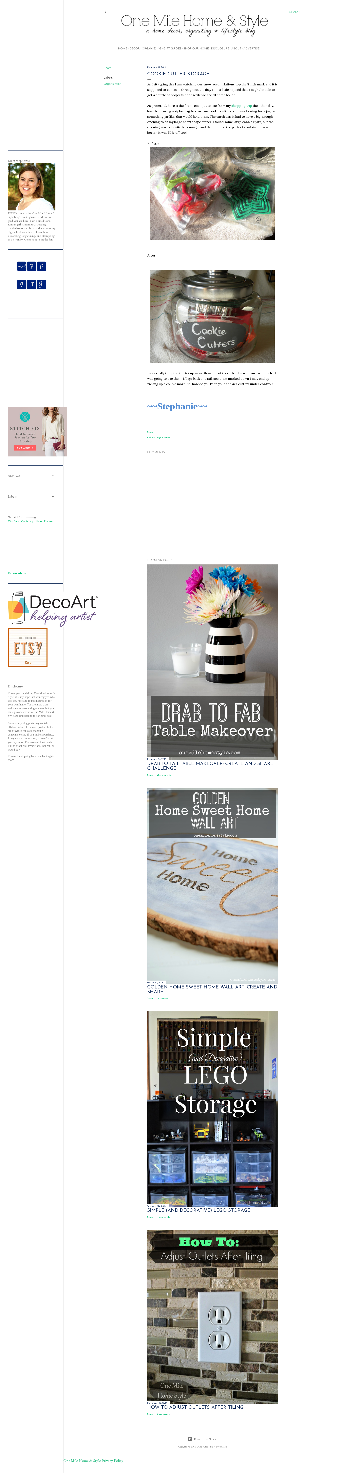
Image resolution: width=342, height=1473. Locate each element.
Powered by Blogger (206, 1439)
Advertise (251, 48)
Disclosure (220, 48)
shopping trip (241, 106)
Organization (113, 84)
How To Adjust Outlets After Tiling (195, 1407)
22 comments (164, 775)
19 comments (163, 998)
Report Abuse (17, 573)
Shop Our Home (196, 48)
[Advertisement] (212, 520)
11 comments (163, 1217)
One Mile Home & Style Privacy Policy (93, 1460)
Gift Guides (172, 48)
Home (122, 48)
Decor (134, 48)
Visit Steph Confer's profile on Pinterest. (31, 521)
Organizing (151, 48)
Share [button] (108, 68)
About (236, 48)
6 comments (163, 1414)
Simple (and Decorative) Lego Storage (198, 1210)
